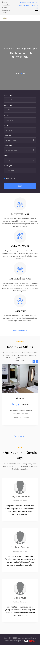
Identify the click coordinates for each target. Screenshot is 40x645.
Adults (6, 156)
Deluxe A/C (20, 398)
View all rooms (19, 436)
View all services (19, 330)
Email (6, 125)
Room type (8, 166)
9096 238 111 (34, 6)
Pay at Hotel (10, 178)
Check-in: (7, 136)
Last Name (8, 105)
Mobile (6, 115)
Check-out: (8, 146)
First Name (8, 95)
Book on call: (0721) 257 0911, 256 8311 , (28, 3)
